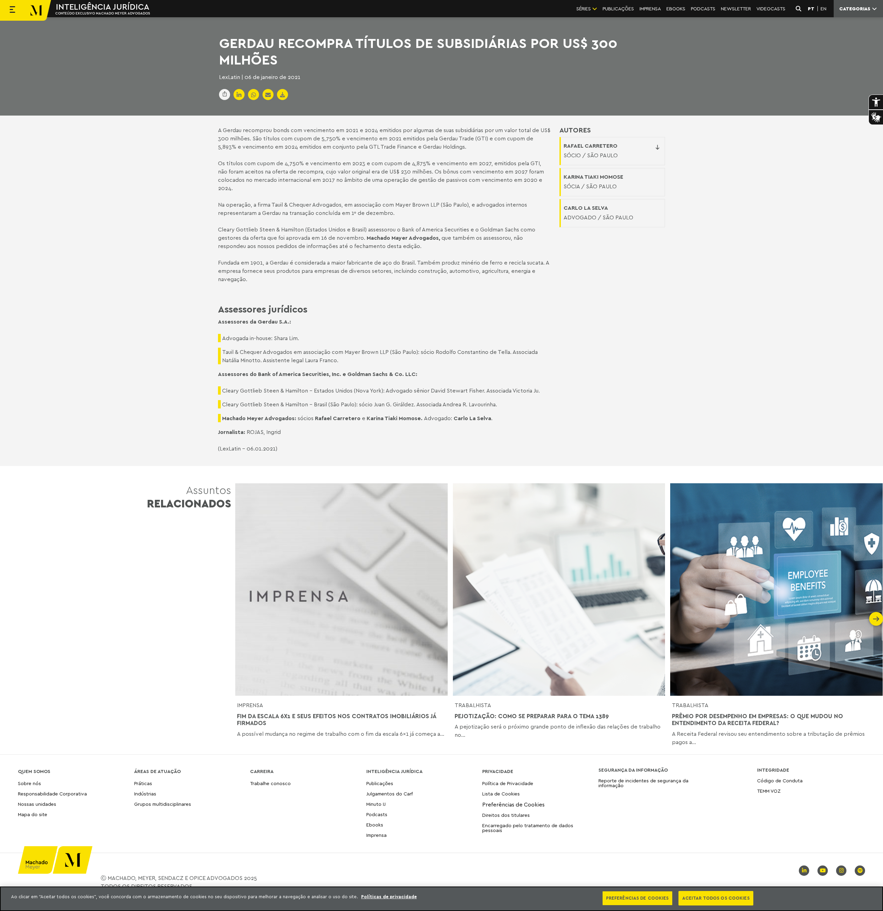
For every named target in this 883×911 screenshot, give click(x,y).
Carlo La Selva (472, 418)
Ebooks (374, 825)
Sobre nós (29, 783)
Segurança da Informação (633, 770)
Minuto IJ (376, 804)
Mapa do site (32, 814)
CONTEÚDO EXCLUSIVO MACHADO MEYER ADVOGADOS (102, 13)
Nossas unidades (37, 804)
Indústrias (145, 793)
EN (823, 8)
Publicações (379, 783)
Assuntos (189, 496)
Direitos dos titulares (506, 815)
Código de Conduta (780, 780)
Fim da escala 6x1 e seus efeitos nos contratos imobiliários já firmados (336, 719)
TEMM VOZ (769, 791)
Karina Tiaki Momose (394, 418)
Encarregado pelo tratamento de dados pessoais (527, 827)
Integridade (773, 770)
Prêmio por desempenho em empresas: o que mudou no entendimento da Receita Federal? (757, 719)
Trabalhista (473, 705)
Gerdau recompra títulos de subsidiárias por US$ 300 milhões (418, 51)
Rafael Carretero (590, 145)
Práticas (143, 783)
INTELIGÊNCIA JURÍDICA (102, 6)
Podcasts (376, 814)
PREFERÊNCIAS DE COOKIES (637, 898)
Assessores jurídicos (262, 309)
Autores (575, 130)
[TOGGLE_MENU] (12, 10)
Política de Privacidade (507, 783)
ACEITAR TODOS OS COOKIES (716, 898)
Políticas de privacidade (389, 896)
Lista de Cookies (501, 793)
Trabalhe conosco (270, 783)
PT (811, 8)
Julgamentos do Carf (389, 793)
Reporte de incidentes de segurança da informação (643, 783)
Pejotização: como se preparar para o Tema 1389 (532, 716)
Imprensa (250, 705)
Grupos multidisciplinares (162, 804)
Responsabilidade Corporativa (52, 793)
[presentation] (242, 619)
